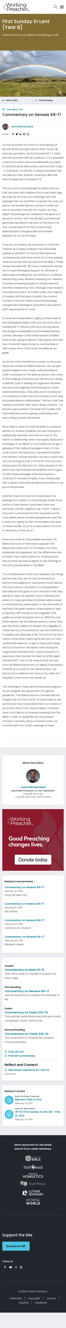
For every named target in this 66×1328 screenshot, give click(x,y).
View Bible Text (14, 109)
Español (24, 1302)
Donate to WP (16, 1246)
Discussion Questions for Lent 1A (28, 1070)
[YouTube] (10, 1267)
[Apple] (15, 1267)
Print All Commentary (21, 1056)
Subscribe (16, 1298)
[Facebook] (5, 1267)
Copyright (34, 1298)
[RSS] (21, 1267)
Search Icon (56, 7)
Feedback (41, 1302)
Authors (51, 1298)
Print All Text (16, 1052)
